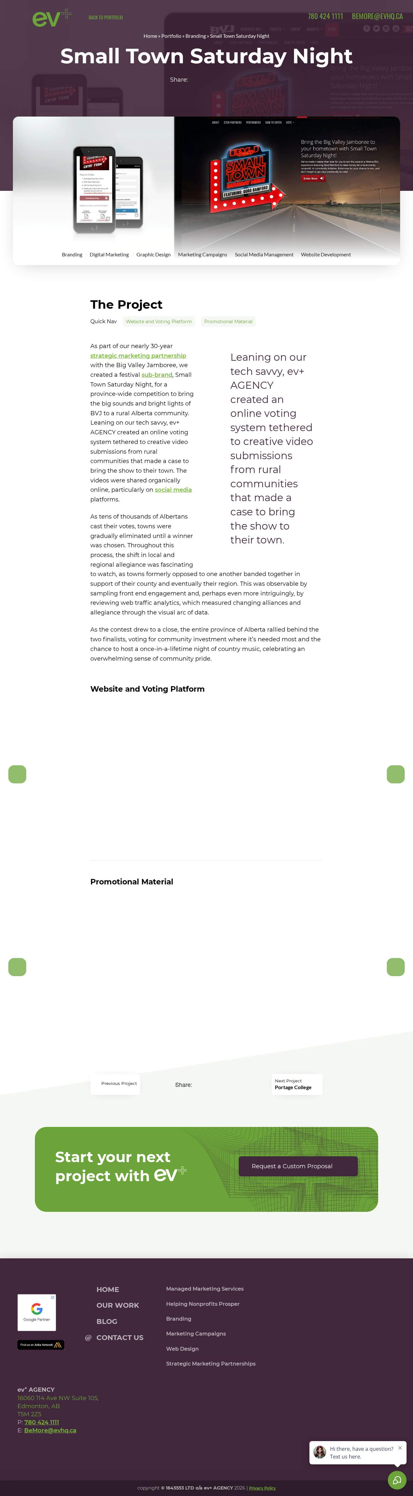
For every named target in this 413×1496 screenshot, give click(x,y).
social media (173, 489)
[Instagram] (53, 1450)
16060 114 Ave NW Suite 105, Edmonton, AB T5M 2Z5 (58, 1406)
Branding (196, 36)
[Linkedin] (68, 1450)
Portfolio (171, 36)
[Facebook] (24, 1450)
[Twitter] (39, 1450)
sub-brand (157, 374)
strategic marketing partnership (138, 355)
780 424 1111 (42, 1422)
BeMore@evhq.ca (50, 1430)
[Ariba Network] (40, 1344)
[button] (19, 19)
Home (150, 36)
